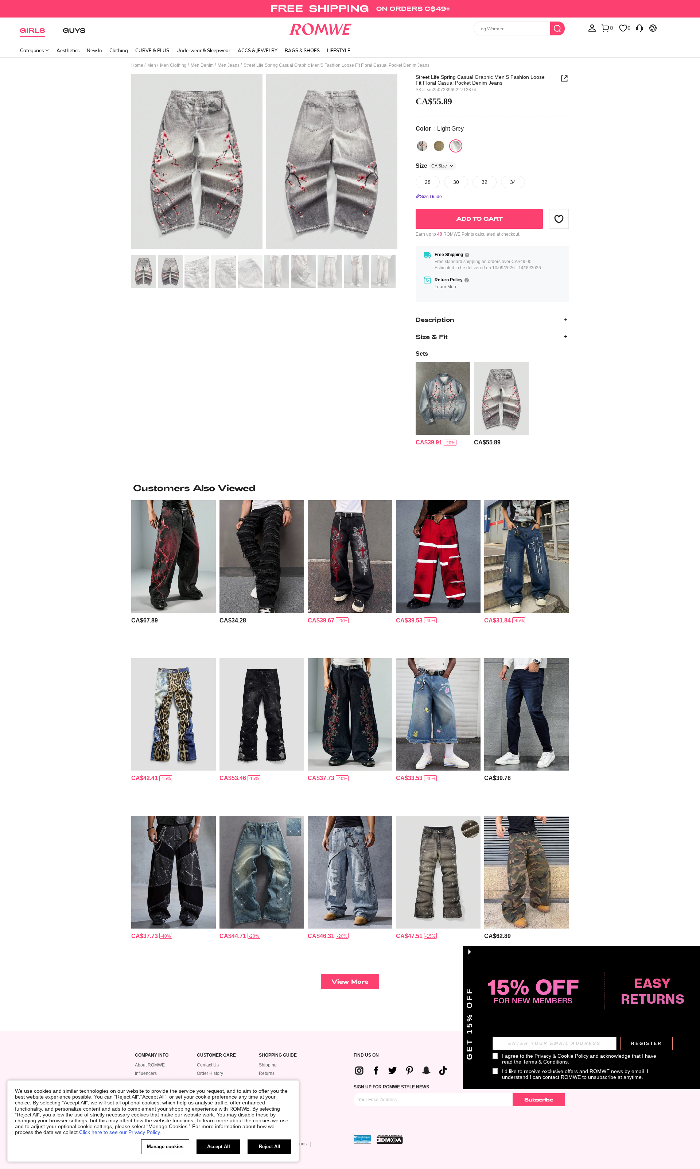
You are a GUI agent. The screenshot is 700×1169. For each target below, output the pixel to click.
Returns (267, 1073)
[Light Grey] (455, 146)
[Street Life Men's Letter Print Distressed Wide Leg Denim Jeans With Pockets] (350, 872)
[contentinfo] (429, 442)
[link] (350, 9)
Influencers (146, 1073)
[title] (350, 488)
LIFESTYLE (338, 50)
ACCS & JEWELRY (257, 50)
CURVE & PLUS (152, 50)
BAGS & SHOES (302, 50)
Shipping (268, 1065)
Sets (422, 354)
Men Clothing (173, 65)
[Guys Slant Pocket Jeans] (526, 714)
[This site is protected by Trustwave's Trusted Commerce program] (362, 1139)
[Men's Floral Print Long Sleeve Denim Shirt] (443, 398)
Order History (210, 1073)
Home (137, 65)
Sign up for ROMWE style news (391, 1086)
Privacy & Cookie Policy (561, 1056)
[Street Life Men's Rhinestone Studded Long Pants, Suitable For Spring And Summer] (261, 714)
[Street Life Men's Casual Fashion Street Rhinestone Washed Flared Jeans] (438, 872)
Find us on (366, 1055)
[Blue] (422, 146)
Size (431, 166)
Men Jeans (229, 65)
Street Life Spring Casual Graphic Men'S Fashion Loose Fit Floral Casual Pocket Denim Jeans (480, 80)
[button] (559, 219)
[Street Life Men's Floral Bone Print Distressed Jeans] (350, 714)
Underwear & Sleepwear (203, 50)
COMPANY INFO (151, 1055)
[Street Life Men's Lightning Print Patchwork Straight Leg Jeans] (173, 872)
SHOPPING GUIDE (278, 1055)
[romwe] (320, 28)
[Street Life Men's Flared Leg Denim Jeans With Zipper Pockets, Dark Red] (438, 556)
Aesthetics (68, 50)
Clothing (118, 50)
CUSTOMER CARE (216, 1055)
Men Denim (202, 65)
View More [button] (350, 981)
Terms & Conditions (545, 1062)
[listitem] (443, 404)
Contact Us (208, 1065)
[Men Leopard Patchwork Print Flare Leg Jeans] (173, 714)
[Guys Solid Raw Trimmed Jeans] (261, 556)
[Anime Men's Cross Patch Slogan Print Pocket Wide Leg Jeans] (526, 556)
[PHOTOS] (264, 162)
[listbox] (592, 28)
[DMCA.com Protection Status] (390, 1139)
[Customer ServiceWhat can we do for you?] (639, 27)
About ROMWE (150, 1065)
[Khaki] (439, 146)
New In (94, 50)
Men (151, 65)
